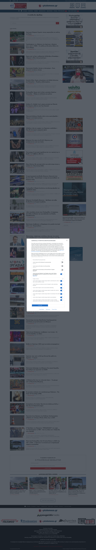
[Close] (67, 241)
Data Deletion (41, 309)
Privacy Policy (54, 309)
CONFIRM (40, 305)
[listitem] (48, 259)
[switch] (61, 262)
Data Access (48, 309)
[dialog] (48, 275)
